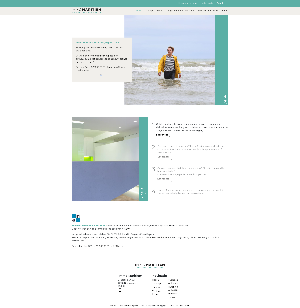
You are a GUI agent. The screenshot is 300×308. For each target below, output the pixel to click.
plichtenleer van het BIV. (156, 237)
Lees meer (162, 135)
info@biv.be (117, 246)
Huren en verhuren (188, 3)
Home (139, 10)
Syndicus (221, 3)
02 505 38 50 (102, 246)
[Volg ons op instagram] (225, 102)
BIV (128, 229)
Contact (224, 10)
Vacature (213, 10)
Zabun (181, 305)
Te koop (148, 10)
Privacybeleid (133, 305)
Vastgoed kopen (174, 10)
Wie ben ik (207, 3)
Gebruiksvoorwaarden (118, 305)
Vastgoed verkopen (195, 10)
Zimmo (188, 305)
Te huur (159, 10)
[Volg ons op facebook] (225, 96)
